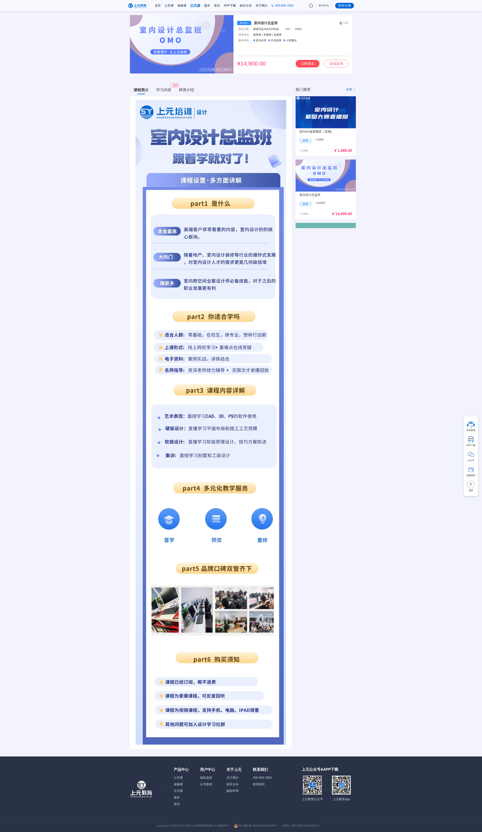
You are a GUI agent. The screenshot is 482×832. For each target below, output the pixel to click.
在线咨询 (336, 64)
